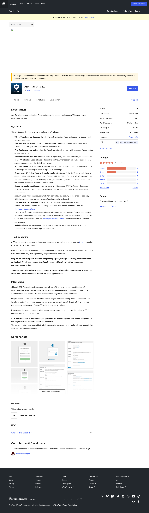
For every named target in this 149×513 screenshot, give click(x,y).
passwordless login (130, 142)
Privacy (11, 487)
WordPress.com (122, 477)
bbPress (120, 484)
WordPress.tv (68, 487)
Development (55, 100)
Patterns (38, 487)
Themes (38, 480)
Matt (118, 480)
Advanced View (106, 148)
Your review (104, 188)
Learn (64, 477)
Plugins (38, 484)
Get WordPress (139, 4)
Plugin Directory (14, 11)
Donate (92, 484)
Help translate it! (90, 17)
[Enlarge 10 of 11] (90, 373)
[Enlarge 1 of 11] (34, 344)
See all (135, 188)
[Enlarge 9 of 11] (90, 344)
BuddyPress (121, 487)
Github (82, 242)
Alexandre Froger (33, 90)
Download (132, 88)
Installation (40, 100)
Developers (66, 484)
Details (16, 100)
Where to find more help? (21, 433)
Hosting (11, 484)
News (11, 480)
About (11, 477)
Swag (92, 487)
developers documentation (25, 209)
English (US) (133, 137)
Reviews (27, 100)
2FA (117, 142)
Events (91, 480)
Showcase (39, 477)
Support (134, 100)
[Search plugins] (32, 24)
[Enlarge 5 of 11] (62, 344)
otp (121, 142)
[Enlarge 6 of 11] (62, 367)
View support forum (108, 206)
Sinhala (32, 499)
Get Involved (93, 477)
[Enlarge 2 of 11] (34, 371)
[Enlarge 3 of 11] (34, 387)
